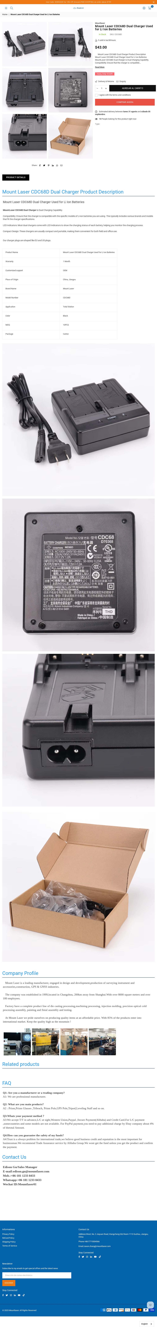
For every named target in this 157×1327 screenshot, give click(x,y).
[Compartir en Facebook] (40, 165)
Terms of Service (9, 1246)
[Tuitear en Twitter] (44, 165)
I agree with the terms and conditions (114, 95)
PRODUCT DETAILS (15, 177)
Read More (99, 67)
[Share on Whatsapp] (57, 165)
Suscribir (9, 1283)
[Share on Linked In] (53, 165)
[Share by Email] (61, 165)
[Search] (11, 8)
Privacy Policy (8, 1234)
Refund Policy (8, 1238)
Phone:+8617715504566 (89, 1241)
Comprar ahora (125, 102)
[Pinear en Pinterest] (49, 165)
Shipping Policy (8, 1242)
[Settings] (144, 8)
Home (4, 14)
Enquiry (122, 81)
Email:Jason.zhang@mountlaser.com (94, 1246)
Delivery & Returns (106, 81)
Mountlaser (100, 23)
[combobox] (147, 1324)
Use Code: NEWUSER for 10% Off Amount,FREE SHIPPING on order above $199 (78, 2)
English (144, 1324)
